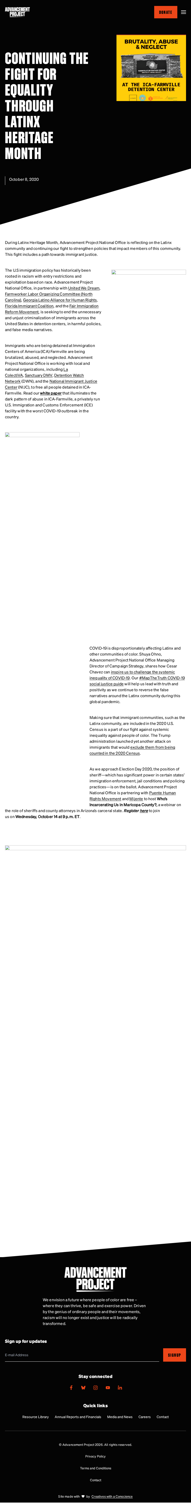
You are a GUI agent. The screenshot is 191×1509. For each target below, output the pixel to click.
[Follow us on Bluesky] (83, 1387)
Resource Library (35, 1416)
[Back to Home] (17, 12)
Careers (145, 1416)
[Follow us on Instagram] (95, 1387)
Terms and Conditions (95, 1468)
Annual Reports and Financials (78, 1416)
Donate (165, 12)
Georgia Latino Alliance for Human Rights (60, 299)
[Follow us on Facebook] (71, 1387)
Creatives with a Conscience (112, 1496)
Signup (174, 1355)
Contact (163, 1416)
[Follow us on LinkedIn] (120, 1387)
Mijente (136, 798)
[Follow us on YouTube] (107, 1387)
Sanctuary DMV (38, 375)
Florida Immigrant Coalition (29, 305)
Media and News (120, 1416)
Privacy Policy (95, 1456)
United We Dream (83, 288)
